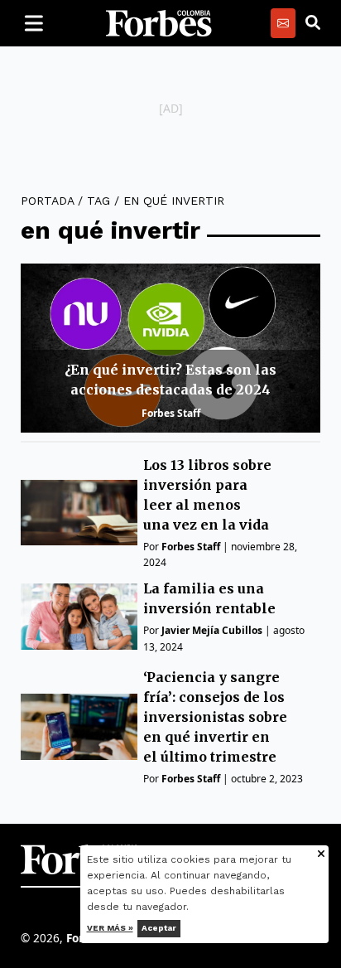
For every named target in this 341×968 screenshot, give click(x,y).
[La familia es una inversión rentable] (79, 616)
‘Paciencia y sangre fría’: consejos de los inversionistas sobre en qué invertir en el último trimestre (215, 717)
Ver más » (110, 927)
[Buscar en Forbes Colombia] (312, 23)
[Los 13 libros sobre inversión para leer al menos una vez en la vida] (79, 512)
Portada (47, 200)
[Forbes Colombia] (159, 23)
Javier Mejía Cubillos (211, 630)
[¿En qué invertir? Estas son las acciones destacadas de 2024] (170, 348)
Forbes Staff (171, 413)
